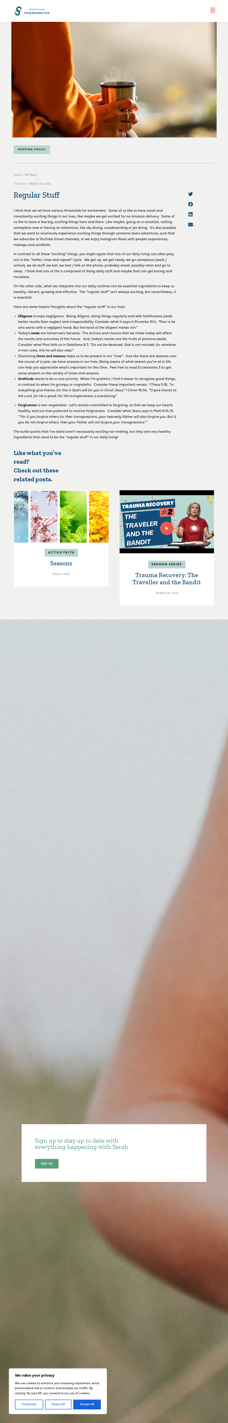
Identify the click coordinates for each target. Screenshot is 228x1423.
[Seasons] (61, 517)
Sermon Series (166, 564)
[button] (190, 194)
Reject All (58, 1404)
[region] (58, 1391)
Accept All (87, 1404)
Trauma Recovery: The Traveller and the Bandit (166, 578)
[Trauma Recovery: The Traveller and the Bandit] (167, 521)
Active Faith (61, 552)
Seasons (61, 563)
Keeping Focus (31, 149)
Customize (29, 1404)
